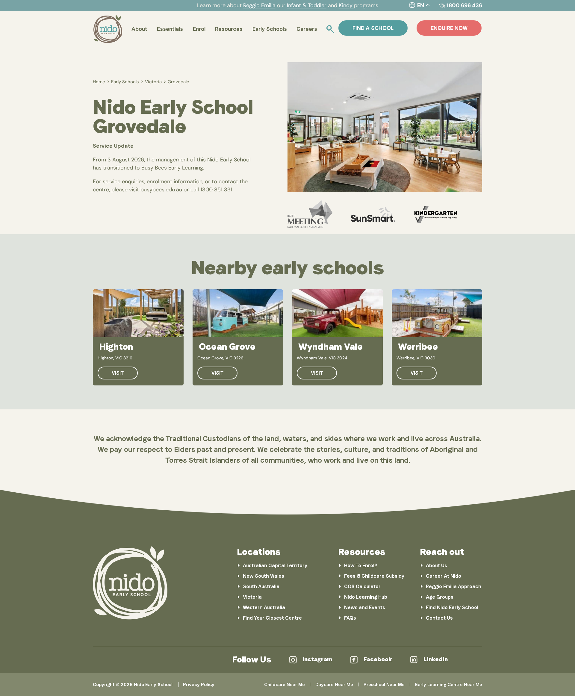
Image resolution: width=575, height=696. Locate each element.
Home (99, 82)
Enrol (199, 29)
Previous (295, 128)
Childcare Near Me (284, 684)
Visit (118, 373)
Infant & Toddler (306, 5)
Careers (306, 29)
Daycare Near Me (334, 684)
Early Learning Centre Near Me (448, 684)
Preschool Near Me (384, 684)
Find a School (373, 28)
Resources (229, 29)
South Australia (261, 586)
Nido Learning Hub (365, 597)
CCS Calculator (362, 586)
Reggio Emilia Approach (453, 586)
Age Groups (439, 597)
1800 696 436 (464, 5)
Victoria (153, 82)
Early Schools (269, 29)
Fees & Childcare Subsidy (374, 576)
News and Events (364, 607)
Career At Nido (443, 576)
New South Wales (263, 576)
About (139, 29)
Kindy (346, 5)
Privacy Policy (198, 684)
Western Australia (264, 607)
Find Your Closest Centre (272, 618)
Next (474, 128)
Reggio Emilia (259, 5)
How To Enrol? (360, 565)
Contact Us (439, 618)
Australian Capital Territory (275, 565)
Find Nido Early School (452, 607)
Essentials (170, 29)
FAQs (350, 618)
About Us (436, 565)
